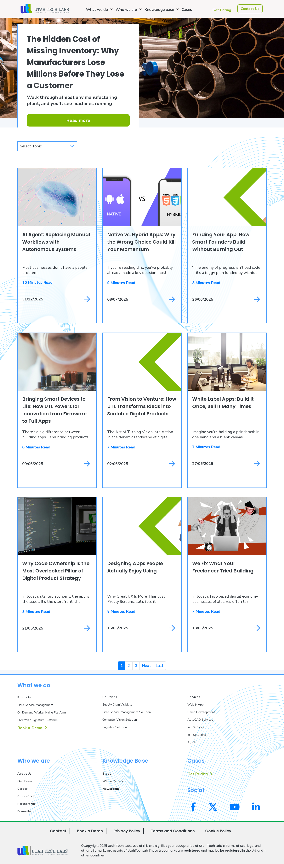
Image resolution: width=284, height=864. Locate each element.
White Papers (112, 781)
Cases (187, 9)
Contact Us (250, 8)
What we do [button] (97, 9)
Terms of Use (235, 845)
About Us (24, 774)
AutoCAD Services (200, 720)
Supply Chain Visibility (117, 704)
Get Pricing (222, 10)
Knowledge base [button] (159, 9)
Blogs (106, 774)
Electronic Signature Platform (37, 720)
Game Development (201, 712)
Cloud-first (25, 796)
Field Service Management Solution (126, 712)
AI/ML (191, 742)
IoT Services (195, 727)
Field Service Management (35, 705)
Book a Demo (90, 831)
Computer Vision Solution (119, 720)
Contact (58, 831)
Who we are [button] (126, 9)
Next (146, 665)
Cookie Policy (218, 831)
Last (159, 665)
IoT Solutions (196, 735)
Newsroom (110, 789)
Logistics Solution (114, 727)
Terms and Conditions (173, 831)
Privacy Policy (126, 831)
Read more (78, 120)
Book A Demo (30, 728)
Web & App (195, 704)
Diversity (24, 811)
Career (22, 789)
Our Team (24, 781)
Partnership (26, 804)
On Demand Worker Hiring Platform (41, 712)
